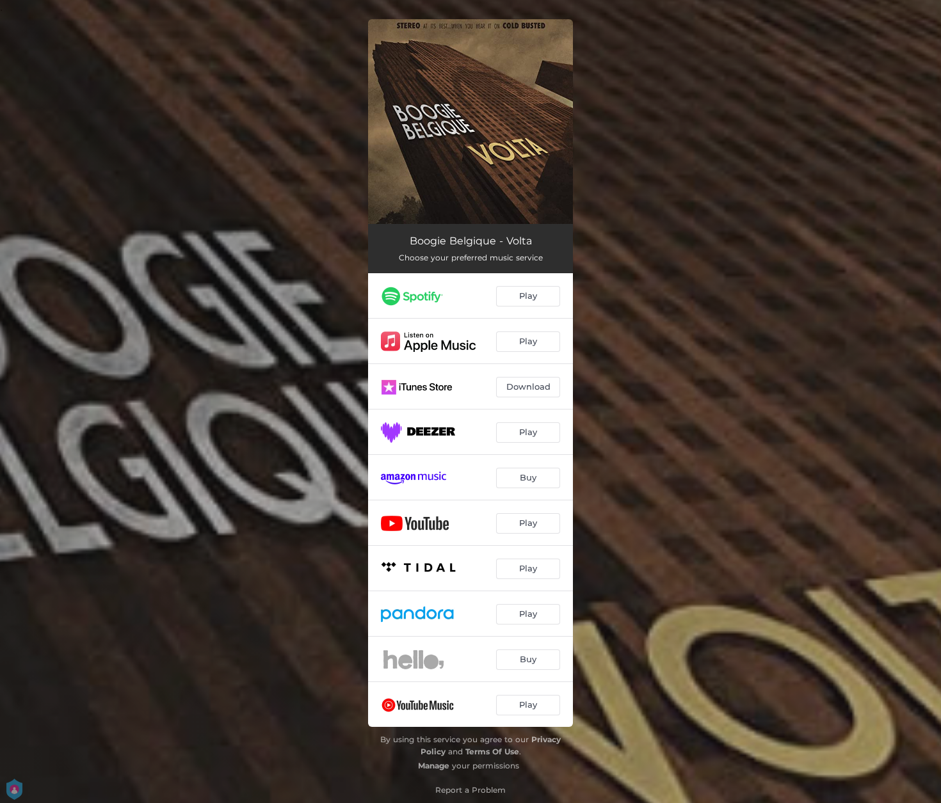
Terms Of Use (492, 751)
